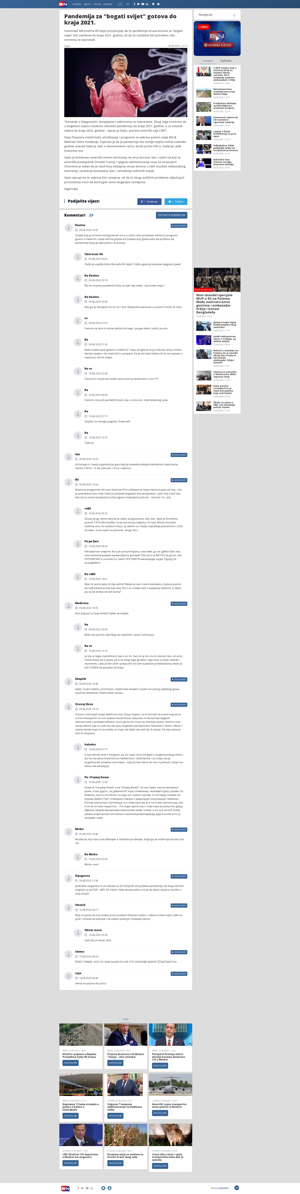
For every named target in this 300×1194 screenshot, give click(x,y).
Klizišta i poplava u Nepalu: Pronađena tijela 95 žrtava (79, 1055)
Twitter (178, 201)
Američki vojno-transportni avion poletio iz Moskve (169, 1106)
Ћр (128, 4)
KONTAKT (108, 4)
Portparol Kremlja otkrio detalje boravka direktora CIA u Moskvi (168, 1056)
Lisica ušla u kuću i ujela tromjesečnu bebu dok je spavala (167, 1157)
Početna (77, 4)
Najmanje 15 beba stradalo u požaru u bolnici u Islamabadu (80, 1107)
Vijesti (87, 4)
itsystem (223, 1188)
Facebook (152, 201)
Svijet (126, 1019)
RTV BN (97, 4)
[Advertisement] (100, 1006)
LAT (120, 4)
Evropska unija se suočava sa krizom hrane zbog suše (125, 1156)
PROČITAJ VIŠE (70, 1062)
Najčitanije (226, 60)
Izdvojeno (207, 60)
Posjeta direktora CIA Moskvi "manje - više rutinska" (125, 1055)
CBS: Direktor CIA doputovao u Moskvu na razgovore (80, 1156)
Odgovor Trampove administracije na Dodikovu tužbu (124, 1107)
